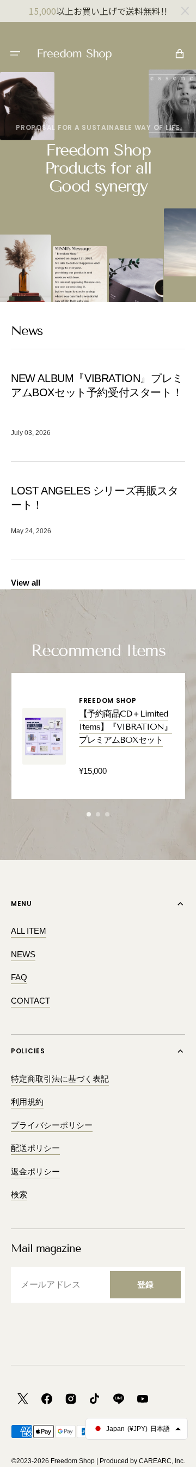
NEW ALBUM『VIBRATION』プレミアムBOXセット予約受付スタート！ (97, 385)
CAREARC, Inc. (162, 1461)
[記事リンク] (98, 405)
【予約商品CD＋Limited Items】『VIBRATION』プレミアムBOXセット (125, 726)
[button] (15, 53)
